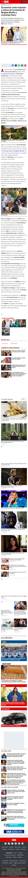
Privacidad (5, 863)
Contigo (20, 853)
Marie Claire (18, 847)
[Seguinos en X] (12, 844)
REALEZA (3, 5)
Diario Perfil (5, 847)
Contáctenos (22, 860)
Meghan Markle (14, 343)
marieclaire (14, 664)
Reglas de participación (20, 863)
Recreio (15, 857)
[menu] (2, 2)
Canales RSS (5, 860)
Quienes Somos (14, 860)
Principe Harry (5, 343)
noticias (14, 642)
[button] (14, 36)
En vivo (24, 1)
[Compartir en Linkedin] (22, 65)
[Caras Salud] (14, 826)
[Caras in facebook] (9, 844)
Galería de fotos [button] (8, 24)
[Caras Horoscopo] (14, 833)
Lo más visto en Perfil (9, 787)
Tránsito (14, 865)
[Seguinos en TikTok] (16, 844)
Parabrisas (11, 849)
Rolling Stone (20, 855)
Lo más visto (6, 751)
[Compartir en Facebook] (13, 65)
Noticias (11, 847)
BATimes (23, 849)
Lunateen (17, 849)
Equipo (11, 863)
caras (14, 686)
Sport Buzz (8, 857)
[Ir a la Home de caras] (6, 2)
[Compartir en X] (16, 65)
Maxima (20, 857)
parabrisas (14, 709)
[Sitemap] (22, 844)
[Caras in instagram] (5, 844)
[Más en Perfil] (9, 638)
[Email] (25, 65)
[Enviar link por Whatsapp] (19, 65)
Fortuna (24, 847)
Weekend (4, 849)
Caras (15, 853)
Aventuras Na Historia (10, 855)
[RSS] (19, 844)
